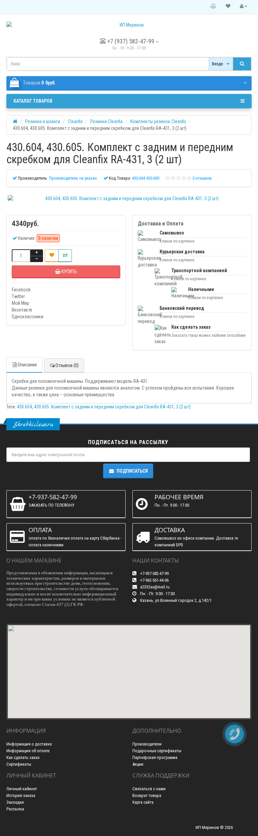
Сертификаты (18, 764)
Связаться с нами (149, 788)
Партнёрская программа (154, 757)
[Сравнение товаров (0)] (213, 6)
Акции (137, 764)
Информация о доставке (29, 744)
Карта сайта (143, 802)
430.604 (24, 406)
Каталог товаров (32, 101)
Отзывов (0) (67, 365)
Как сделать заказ (23, 757)
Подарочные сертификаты (156, 750)
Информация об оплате (27, 750)
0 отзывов (202, 178)
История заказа (20, 795)
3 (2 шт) (183, 406)
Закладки (15, 802)
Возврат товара (146, 795)
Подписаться (132, 471)
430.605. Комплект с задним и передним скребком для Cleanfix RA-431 (104, 406)
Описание (27, 364)
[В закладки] (52, 255)
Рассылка (15, 808)
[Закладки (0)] (228, 6)
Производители (147, 744)
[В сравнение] (65, 255)
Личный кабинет (21, 788)
